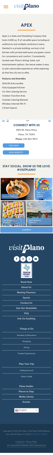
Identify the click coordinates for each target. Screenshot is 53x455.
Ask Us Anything (26, 318)
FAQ (26, 313)
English (23, 410)
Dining (26, 347)
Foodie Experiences (26, 353)
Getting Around (26, 370)
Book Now (26, 282)
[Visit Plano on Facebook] (17, 259)
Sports (26, 298)
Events (26, 402)
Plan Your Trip (26, 364)
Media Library (26, 397)
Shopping (26, 341)
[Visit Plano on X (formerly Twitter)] (29, 259)
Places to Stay (26, 391)
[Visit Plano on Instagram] (23, 259)
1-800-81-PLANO (39, 434)
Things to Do (26, 329)
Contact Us (26, 303)
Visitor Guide (26, 376)
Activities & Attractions (26, 335)
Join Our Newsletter (26, 308)
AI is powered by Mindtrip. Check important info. (26, 445)
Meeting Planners (26, 292)
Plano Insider (26, 386)
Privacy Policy (31, 442)
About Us (26, 287)
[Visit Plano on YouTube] (36, 259)
